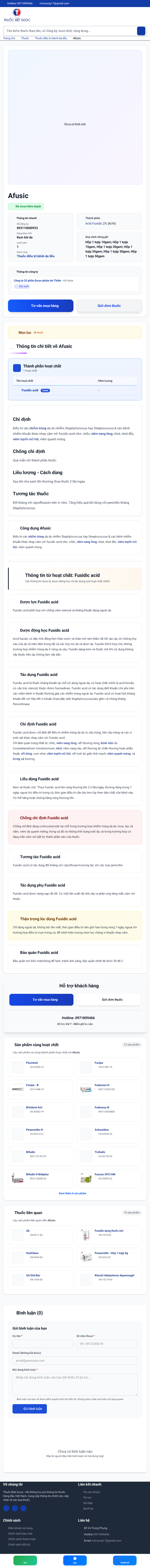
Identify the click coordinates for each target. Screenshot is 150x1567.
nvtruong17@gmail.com (106, 1540)
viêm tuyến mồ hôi (26, 439)
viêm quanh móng (119, 753)
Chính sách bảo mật (20, 1533)
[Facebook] (132, 3)
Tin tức (87, 1497)
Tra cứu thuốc (91, 1492)
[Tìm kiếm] (141, 31)
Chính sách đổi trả (19, 1544)
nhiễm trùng (37, 428)
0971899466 (101, 1534)
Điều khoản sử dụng (20, 1528)
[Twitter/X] (145, 3)
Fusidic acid (35, 390)
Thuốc (25, 38)
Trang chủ (9, 38)
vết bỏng (26, 753)
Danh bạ (88, 1508)
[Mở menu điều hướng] (144, 14)
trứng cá (18, 759)
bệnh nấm (107, 743)
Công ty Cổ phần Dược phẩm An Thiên (43, 280)
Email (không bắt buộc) (26, 1352)
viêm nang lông (101, 434)
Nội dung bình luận (25, 1369)
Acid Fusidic (93, 223)
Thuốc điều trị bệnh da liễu (51, 38)
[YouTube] (138, 3)
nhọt (59, 748)
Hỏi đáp (88, 1503)
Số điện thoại (86, 1336)
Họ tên (17, 1336)
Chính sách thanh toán (22, 1539)
